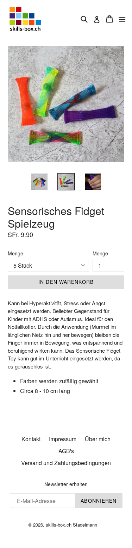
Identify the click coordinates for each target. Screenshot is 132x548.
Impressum (62, 439)
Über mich (98, 439)
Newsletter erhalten (66, 484)
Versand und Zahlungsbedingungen (66, 463)
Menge (15, 253)
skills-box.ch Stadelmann (71, 524)
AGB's (66, 451)
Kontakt (30, 439)
